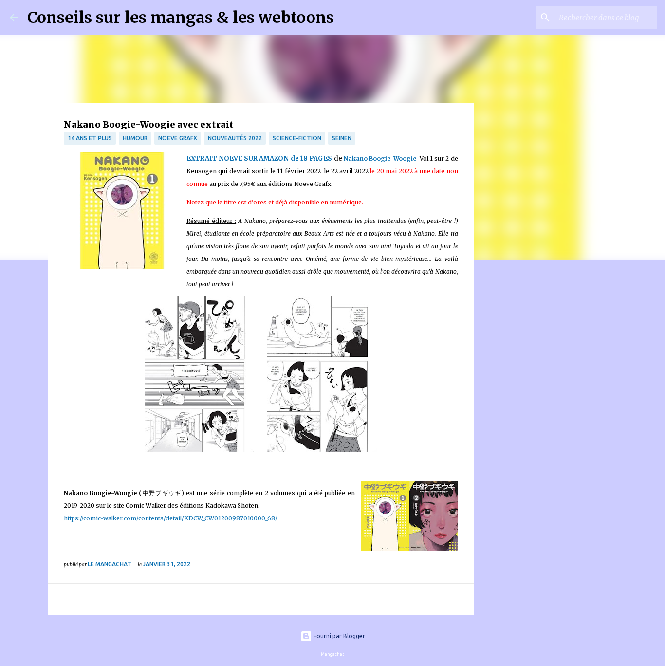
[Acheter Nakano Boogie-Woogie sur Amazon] (122, 213)
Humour (135, 138)
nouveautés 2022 (235, 138)
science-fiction (297, 138)
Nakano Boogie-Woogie (380, 158)
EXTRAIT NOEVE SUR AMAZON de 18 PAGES (259, 158)
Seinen (341, 138)
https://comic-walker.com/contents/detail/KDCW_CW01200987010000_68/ (170, 518)
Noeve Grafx (177, 138)
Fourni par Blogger (338, 636)
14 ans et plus (90, 138)
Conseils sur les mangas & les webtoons (180, 17)
